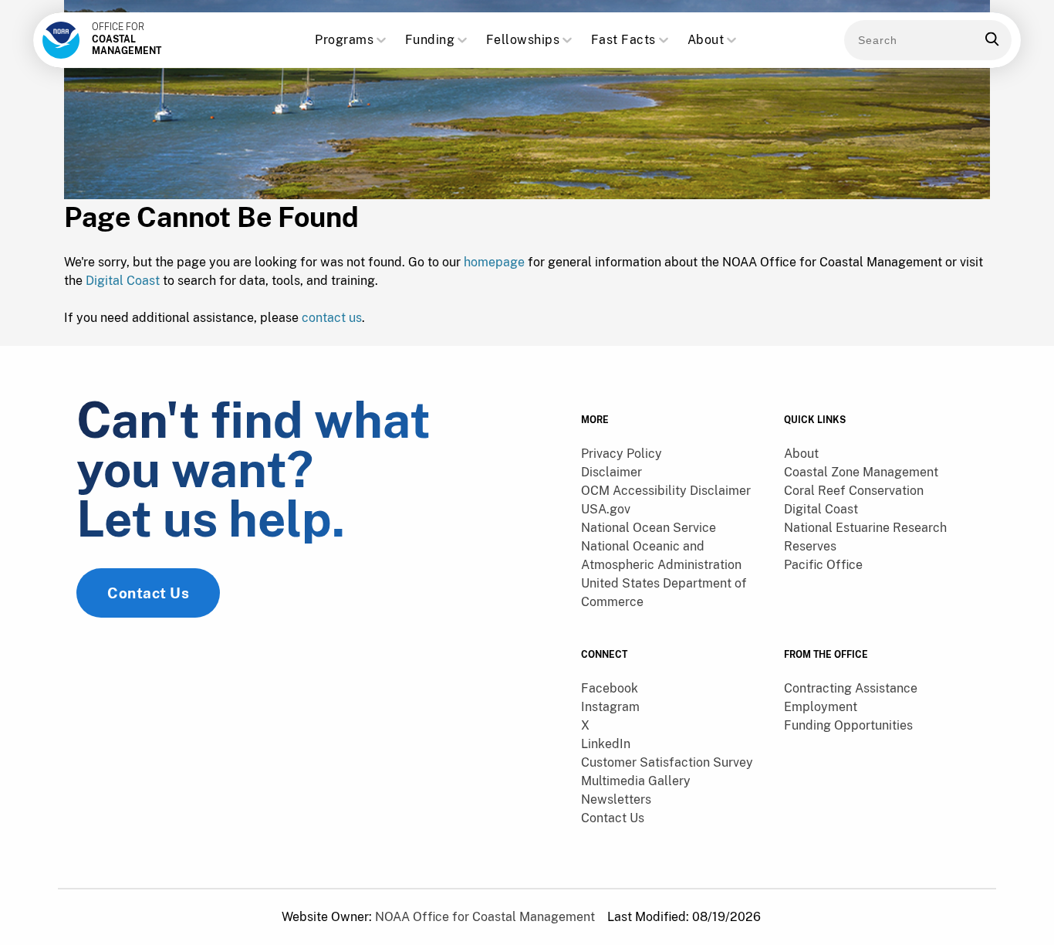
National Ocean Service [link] (648, 527)
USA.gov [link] (605, 509)
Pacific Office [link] (823, 564)
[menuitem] (673, 454)
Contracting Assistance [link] (850, 688)
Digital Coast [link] (821, 509)
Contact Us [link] (148, 592)
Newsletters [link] (616, 799)
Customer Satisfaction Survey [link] (667, 762)
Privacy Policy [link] (621, 453)
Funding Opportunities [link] (848, 725)
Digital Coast (123, 280)
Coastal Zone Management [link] (861, 472)
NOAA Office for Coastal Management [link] (485, 916)
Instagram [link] (610, 706)
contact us (332, 317)
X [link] (585, 725)
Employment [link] (820, 706)
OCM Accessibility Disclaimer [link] (666, 490)
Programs (344, 39)
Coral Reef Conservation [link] (854, 490)
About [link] (801, 453)
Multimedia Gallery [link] (636, 781)
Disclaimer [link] (611, 472)
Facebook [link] (609, 688)
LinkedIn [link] (605, 744)
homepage (494, 262)
